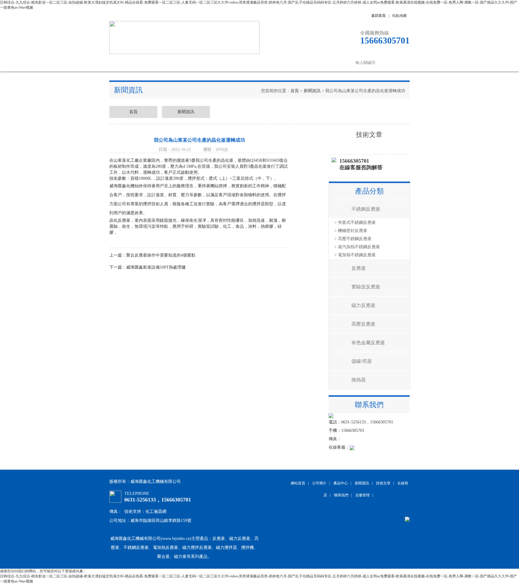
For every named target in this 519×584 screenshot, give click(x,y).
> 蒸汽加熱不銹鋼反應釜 (357, 247)
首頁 (294, 91)
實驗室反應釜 (365, 286)
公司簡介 (154, 62)
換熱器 (358, 379)
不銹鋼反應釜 (365, 209)
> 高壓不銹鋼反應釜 (353, 238)
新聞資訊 (214, 62)
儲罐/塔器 (361, 361)
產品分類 (369, 191)
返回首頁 (378, 16)
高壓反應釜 (363, 324)
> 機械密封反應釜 (350, 230)
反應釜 (358, 268)
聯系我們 (334, 62)
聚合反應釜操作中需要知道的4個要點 (161, 255)
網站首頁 (124, 62)
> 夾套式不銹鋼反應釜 (355, 222)
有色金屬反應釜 (368, 342)
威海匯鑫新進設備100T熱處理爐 (156, 267)
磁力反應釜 (363, 305)
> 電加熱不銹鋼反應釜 (355, 255)
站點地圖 (399, 16)
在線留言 (304, 62)
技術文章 (244, 62)
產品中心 (184, 62)
